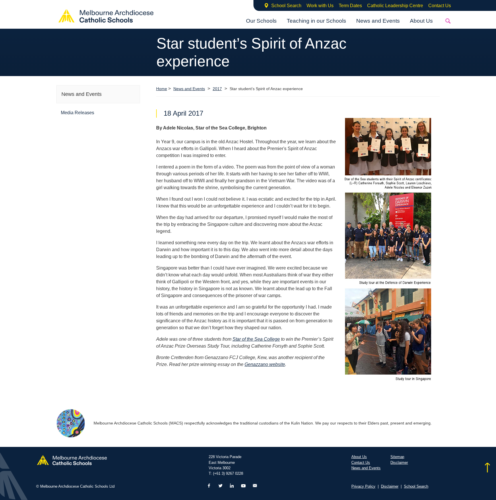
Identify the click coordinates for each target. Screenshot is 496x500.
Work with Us (320, 5)
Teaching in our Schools (316, 21)
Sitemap (397, 457)
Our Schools (261, 21)
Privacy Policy (363, 486)
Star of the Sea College (256, 339)
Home (161, 88)
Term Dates (350, 5)
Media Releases (77, 112)
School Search (286, 5)
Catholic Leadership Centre (395, 5)
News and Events (378, 21)
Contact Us (439, 5)
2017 (217, 89)
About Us (421, 21)
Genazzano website (265, 364)
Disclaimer (399, 462)
